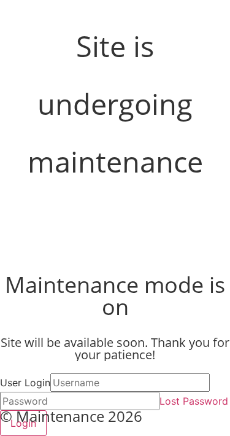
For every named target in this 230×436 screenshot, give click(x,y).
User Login (25, 382)
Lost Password (193, 401)
